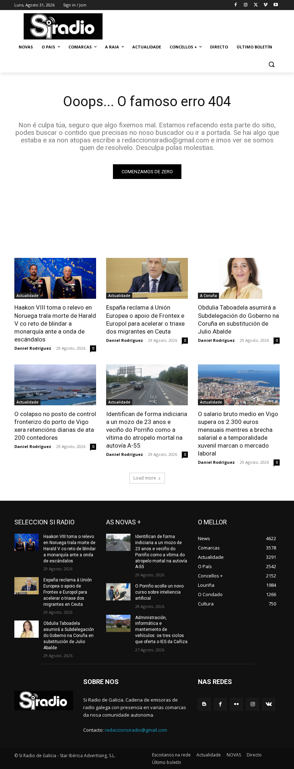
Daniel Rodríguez (32, 348)
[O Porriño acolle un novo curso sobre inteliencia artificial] (118, 591)
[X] (256, 5)
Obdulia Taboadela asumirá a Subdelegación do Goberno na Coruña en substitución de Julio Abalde (238, 319)
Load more (144, 478)
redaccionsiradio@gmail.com (136, 730)
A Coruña (208, 295)
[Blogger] (204, 704)
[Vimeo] (265, 5)
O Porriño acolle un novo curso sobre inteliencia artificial (159, 592)
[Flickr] (236, 704)
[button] (271, 64)
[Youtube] (275, 5)
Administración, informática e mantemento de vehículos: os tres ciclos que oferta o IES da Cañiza (161, 629)
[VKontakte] (268, 704)
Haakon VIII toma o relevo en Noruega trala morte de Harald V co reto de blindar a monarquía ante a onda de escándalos (55, 323)
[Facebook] (236, 5)
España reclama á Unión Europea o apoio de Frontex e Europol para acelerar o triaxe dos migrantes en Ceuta (145, 319)
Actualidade (27, 295)
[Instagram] (246, 5)
